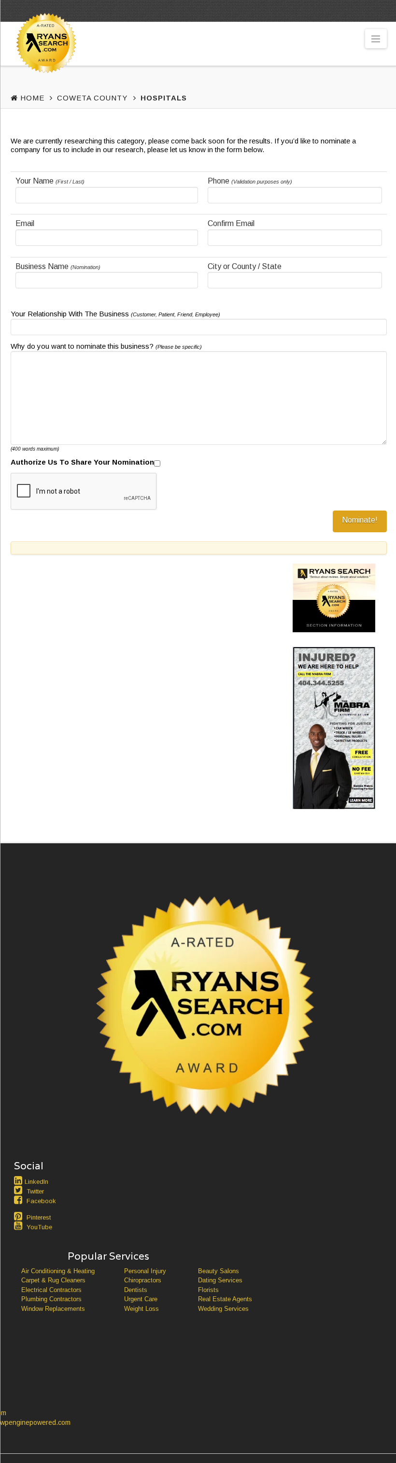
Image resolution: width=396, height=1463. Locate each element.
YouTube (39, 1227)
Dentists (135, 1289)
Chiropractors (142, 1280)
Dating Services (220, 1280)
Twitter (35, 1191)
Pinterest (39, 1217)
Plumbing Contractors (51, 1299)
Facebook (41, 1201)
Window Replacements (53, 1308)
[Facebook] (19, 1200)
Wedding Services (223, 1308)
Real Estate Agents (225, 1299)
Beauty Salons (218, 1271)
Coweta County (92, 98)
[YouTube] (19, 1226)
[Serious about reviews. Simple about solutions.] (44, 61)
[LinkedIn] (19, 1180)
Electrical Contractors (51, 1289)
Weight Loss (141, 1308)
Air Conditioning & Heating (58, 1271)
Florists (208, 1289)
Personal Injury (145, 1271)
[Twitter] (19, 1190)
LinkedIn (36, 1182)
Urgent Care (140, 1299)
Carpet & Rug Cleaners (53, 1280)
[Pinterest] (19, 1216)
